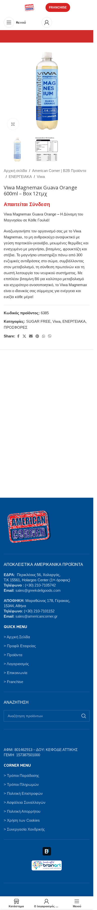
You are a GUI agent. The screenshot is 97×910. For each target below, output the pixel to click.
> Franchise (13, 682)
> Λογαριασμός (16, 664)
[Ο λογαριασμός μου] (46, 22)
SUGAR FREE (38, 321)
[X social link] (24, 336)
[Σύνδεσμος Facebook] (18, 336)
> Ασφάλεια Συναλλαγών (25, 802)
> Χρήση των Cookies (22, 820)
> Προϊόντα (13, 655)
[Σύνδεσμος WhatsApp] (44, 336)
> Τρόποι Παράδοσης (21, 775)
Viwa (41, 176)
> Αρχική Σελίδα (17, 637)
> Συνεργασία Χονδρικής (24, 829)
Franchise (58, 7)
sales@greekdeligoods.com (38, 590)
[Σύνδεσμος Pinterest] (37, 336)
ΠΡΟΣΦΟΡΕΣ (15, 327)
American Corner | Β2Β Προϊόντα (59, 170)
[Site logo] (29, 7)
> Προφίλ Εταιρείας (20, 646)
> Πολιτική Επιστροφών (23, 793)
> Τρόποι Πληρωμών (21, 784)
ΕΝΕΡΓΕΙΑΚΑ (20, 176)
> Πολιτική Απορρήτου (22, 811)
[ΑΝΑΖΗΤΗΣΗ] (84, 716)
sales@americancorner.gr (36, 616)
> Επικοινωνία (15, 673)
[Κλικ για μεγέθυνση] (13, 124)
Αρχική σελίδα (15, 170)
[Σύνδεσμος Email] (31, 336)
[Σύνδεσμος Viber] (50, 336)
